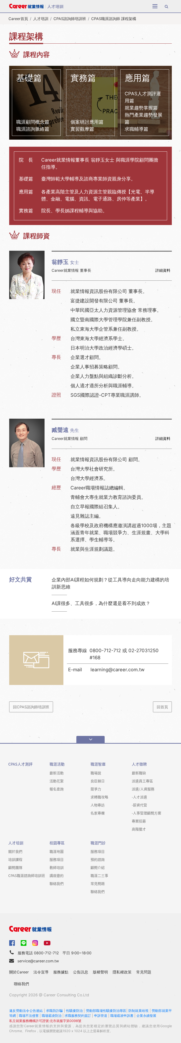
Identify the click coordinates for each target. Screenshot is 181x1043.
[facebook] (12, 942)
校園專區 (57, 843)
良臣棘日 (97, 780)
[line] (23, 943)
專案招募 (139, 820)
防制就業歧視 (138, 1011)
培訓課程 (15, 859)
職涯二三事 (99, 875)
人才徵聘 (139, 764)
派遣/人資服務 (143, 788)
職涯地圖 (56, 851)
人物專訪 (97, 804)
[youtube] (47, 942)
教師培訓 (56, 867)
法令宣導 (41, 972)
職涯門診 (98, 843)
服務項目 (56, 859)
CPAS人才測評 (20, 764)
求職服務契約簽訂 (78, 1016)
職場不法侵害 (29, 1016)
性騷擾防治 (74, 1011)
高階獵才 (139, 828)
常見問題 (97, 883)
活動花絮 (56, 780)
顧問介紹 (97, 867)
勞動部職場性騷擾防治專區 (106, 1011)
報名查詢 (56, 788)
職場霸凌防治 (52, 1016)
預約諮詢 (97, 859)
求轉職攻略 (99, 796)
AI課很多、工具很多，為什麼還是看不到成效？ (101, 603)
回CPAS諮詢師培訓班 (31, 707)
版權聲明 (100, 972)
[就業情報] (90, 929)
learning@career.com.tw (117, 669)
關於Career (19, 972)
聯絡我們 (56, 883)
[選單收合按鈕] (90, 739)
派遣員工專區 (142, 780)
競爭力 (95, 788)
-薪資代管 (139, 804)
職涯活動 (57, 764)
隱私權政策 (122, 972)
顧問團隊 (15, 867)
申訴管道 (100, 1016)
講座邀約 (56, 875)
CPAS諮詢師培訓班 (69, 18)
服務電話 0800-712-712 (38, 953)
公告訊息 (80, 972)
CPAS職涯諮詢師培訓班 (26, 875)
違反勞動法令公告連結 (26, 1011)
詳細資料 (162, 270)
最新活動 (56, 772)
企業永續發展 (146, 1016)
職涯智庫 (98, 764)
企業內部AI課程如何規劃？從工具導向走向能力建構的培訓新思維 (110, 583)
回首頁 (162, 707)
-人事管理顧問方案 (146, 812)
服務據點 (60, 972)
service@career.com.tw (38, 961)
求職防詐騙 (54, 1011)
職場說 (95, 772)
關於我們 (15, 851)
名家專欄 (97, 812)
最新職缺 (139, 772)
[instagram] (35, 943)
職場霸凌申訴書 (121, 1016)
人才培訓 (40, 18)
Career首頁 (18, 18)
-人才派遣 (139, 796)
